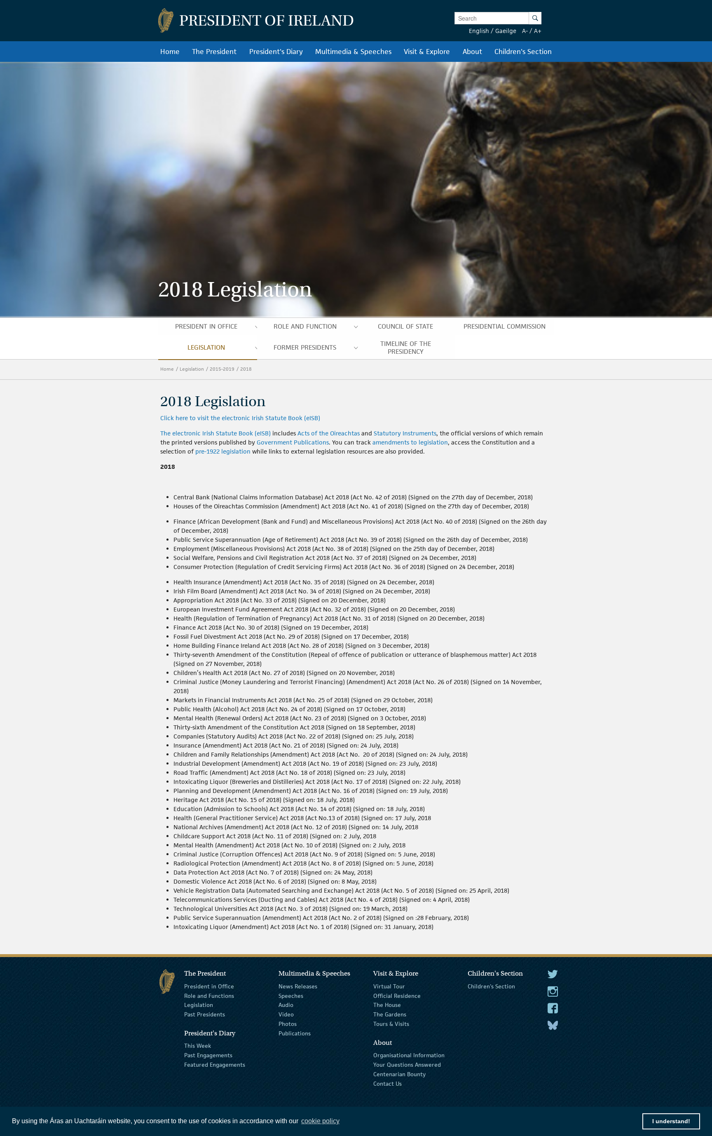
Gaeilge (505, 31)
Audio (286, 1005)
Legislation (192, 369)
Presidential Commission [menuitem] (505, 326)
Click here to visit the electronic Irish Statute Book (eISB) (240, 418)
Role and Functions (209, 995)
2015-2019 (222, 369)
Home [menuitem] (170, 51)
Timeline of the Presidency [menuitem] (405, 347)
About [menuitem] (472, 51)
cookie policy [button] (320, 1120)
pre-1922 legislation (223, 451)
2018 (246, 369)
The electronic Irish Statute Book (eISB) (215, 433)
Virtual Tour (389, 986)
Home (167, 369)
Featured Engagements (214, 1064)
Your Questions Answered (407, 1064)
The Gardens (389, 1014)
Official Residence (397, 995)
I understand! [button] (671, 1121)
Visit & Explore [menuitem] (427, 51)
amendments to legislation (410, 442)
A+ (537, 31)
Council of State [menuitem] (405, 326)
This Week (197, 1045)
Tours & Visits (391, 1024)
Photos (288, 1024)
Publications (295, 1033)
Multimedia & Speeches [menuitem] (353, 51)
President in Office (209, 986)
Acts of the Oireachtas (328, 433)
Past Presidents (204, 1014)
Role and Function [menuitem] (305, 326)
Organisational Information (409, 1055)
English (479, 31)
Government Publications (293, 442)
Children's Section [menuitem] (523, 51)
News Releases (298, 986)
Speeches (291, 995)
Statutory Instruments (405, 433)
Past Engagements (208, 1055)
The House (387, 1005)
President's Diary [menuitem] (276, 51)
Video (286, 1014)
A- (525, 31)
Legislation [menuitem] (206, 347)
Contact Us (387, 1083)
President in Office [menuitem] (206, 326)
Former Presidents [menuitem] (305, 347)
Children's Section (491, 986)
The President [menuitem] (214, 51)
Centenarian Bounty (399, 1074)
